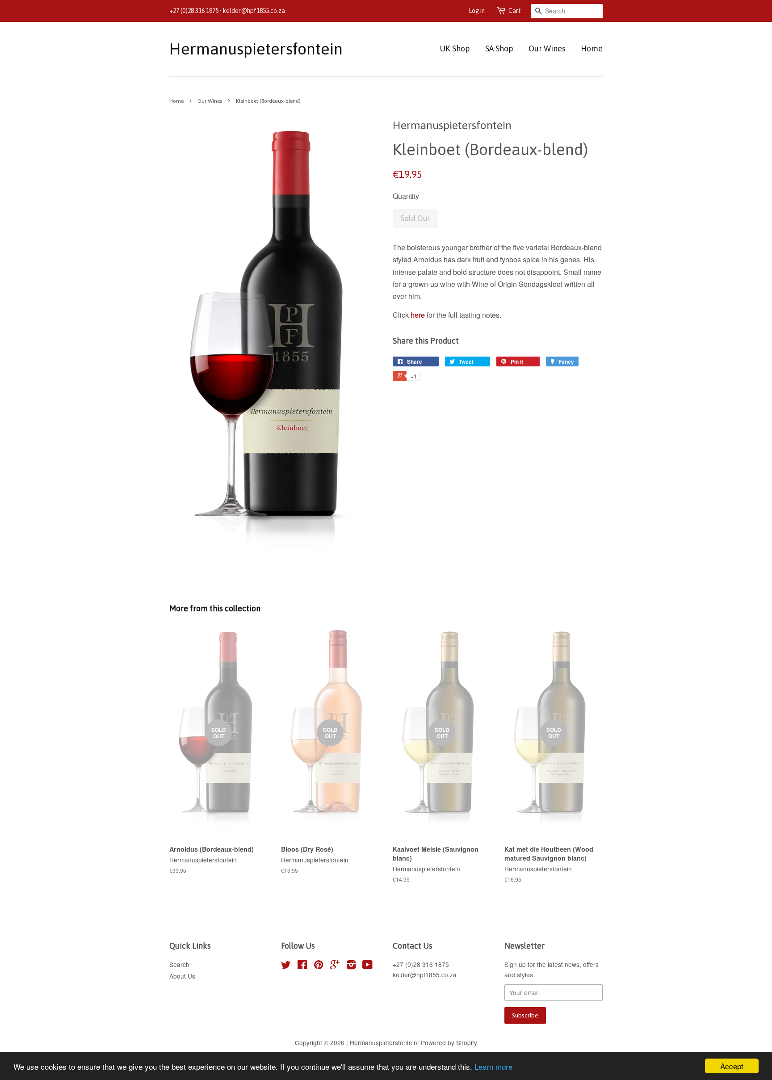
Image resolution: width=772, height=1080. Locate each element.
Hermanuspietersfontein (241, 48)
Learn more (493, 1066)
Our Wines (547, 48)
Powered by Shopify (449, 1042)
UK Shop (455, 48)
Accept (731, 1066)
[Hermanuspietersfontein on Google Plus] (335, 966)
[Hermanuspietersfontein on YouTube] (367, 966)
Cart (514, 10)
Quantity (406, 196)
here (418, 315)
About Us (182, 975)
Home (592, 48)
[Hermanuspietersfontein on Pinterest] (318, 966)
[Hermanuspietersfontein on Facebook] (302, 966)
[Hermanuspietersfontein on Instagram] (351, 966)
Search (179, 964)
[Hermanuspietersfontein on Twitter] (286, 966)
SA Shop (499, 48)
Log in (477, 10)
